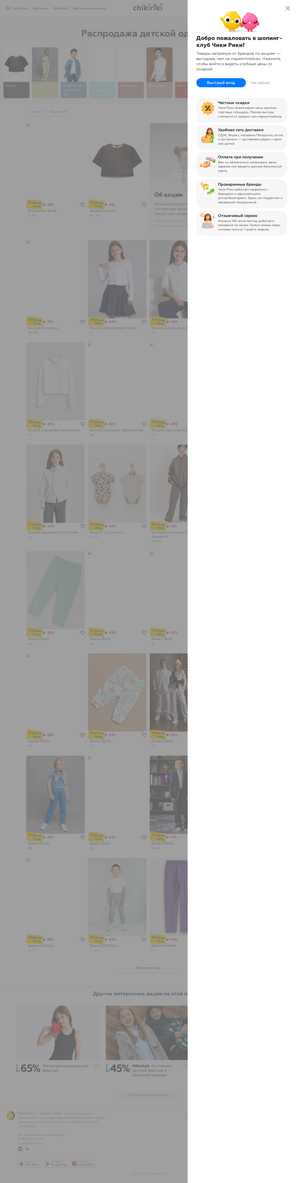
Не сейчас (260, 82)
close (288, 8)
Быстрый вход (221, 82)
